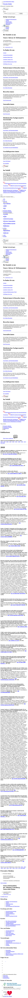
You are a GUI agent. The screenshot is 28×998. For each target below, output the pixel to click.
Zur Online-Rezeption (7, 87)
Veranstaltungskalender (10, 940)
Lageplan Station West (7, 57)
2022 (13, 441)
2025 (4, 441)
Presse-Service (9, 935)
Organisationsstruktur (10, 951)
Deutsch (7, 27)
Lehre (4, 235)
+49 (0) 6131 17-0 (9, 47)
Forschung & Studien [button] (7, 211)
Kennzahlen (8, 950)
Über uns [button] (5, 201)
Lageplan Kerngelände (8, 55)
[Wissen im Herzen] (7, 995)
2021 (16, 441)
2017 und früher (21, 868)
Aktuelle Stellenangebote (11, 922)
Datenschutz (5, 976)
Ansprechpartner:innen (10, 934)
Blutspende (8, 24)
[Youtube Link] (4, 965)
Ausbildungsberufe (10, 923)
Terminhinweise (9, 941)
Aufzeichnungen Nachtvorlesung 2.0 (13, 942)
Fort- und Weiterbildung (11, 925)
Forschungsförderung (10, 913)
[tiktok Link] (4, 972)
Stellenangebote (9, 22)
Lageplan (8, 945)
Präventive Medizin (7, 3)
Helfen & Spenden (9, 955)
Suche (4, 11)
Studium (7, 914)
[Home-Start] (4, 200)
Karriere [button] (5, 228)
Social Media (8, 932)
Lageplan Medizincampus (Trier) (10, 61)
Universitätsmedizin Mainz (8, 1)
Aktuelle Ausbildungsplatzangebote (13, 924)
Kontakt (4, 236)
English (7, 28)
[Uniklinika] (12, 985)
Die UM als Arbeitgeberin (11, 921)
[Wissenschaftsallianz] (12, 990)
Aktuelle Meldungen (10, 930)
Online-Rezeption (9, 903)
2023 (10, 441)
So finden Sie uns (4, 896)
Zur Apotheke (6, 163)
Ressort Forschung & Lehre (11, 916)
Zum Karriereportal (7, 100)
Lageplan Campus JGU (8, 59)
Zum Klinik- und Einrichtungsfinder (10, 77)
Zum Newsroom (6, 113)
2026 (2, 441)
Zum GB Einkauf (6, 161)
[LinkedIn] (4, 963)
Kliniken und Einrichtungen (11, 901)
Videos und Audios (10, 933)
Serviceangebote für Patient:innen (13, 906)
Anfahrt (7, 20)
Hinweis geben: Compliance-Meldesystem (14, 953)
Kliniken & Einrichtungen (11, 19)
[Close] (12, 213)
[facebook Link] (4, 970)
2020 (19, 441)
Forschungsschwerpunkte (11, 911)
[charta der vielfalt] (7, 996)
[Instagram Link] (4, 967)
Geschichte (8, 952)
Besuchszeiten (9, 21)
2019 (22, 441)
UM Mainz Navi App (7, 63)
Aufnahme (8, 905)
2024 (7, 441)
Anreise (4, 52)
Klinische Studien (9, 912)
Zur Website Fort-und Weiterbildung (10, 147)
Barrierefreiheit (6, 978)
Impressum (5, 975)
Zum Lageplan (4, 882)
